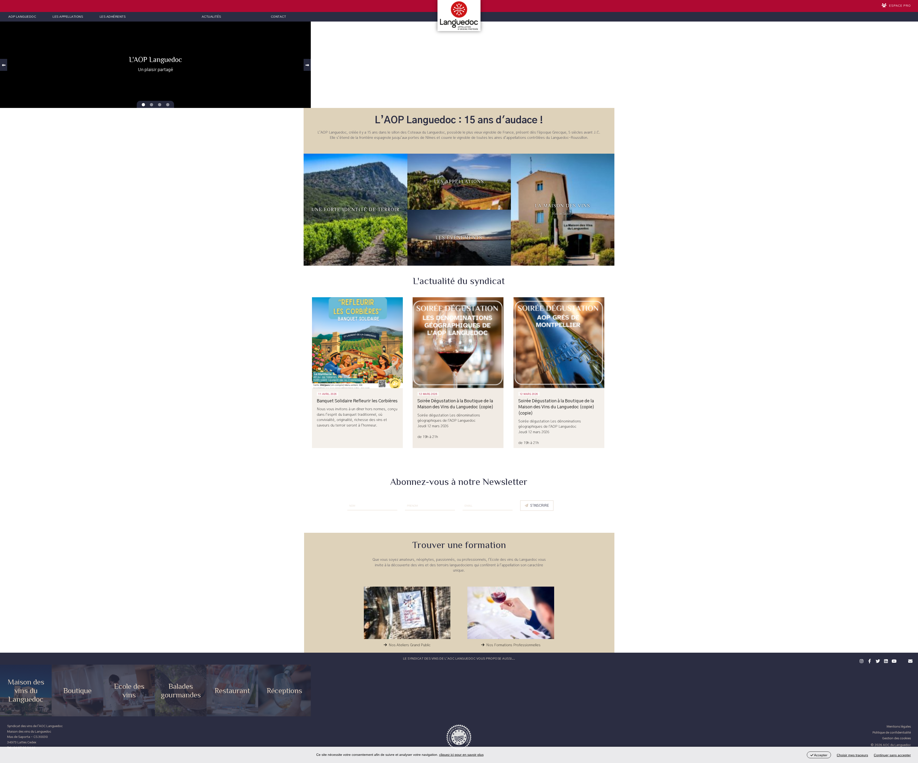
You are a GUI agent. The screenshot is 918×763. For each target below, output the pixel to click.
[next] (307, 65)
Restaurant (232, 690)
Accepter (820, 755)
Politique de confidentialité (892, 732)
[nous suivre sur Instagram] (860, 660)
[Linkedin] (885, 660)
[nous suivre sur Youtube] (893, 660)
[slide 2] (159, 104)
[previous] (3, 65)
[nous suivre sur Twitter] (877, 660)
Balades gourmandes (181, 690)
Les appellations (68, 16)
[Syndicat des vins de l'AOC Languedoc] (459, 15)
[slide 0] (143, 104)
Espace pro (900, 5)
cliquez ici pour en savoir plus (461, 755)
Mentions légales (899, 726)
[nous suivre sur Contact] (909, 660)
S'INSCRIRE (539, 505)
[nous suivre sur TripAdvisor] (901, 658)
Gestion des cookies (896, 738)
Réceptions (284, 690)
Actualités (211, 16)
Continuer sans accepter (892, 755)
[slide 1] (151, 104)
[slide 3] (167, 104)
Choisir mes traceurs (852, 755)
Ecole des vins (129, 690)
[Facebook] (869, 660)
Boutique (77, 690)
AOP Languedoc (22, 16)
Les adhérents (113, 16)
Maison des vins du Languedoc (26, 690)
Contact (278, 16)
